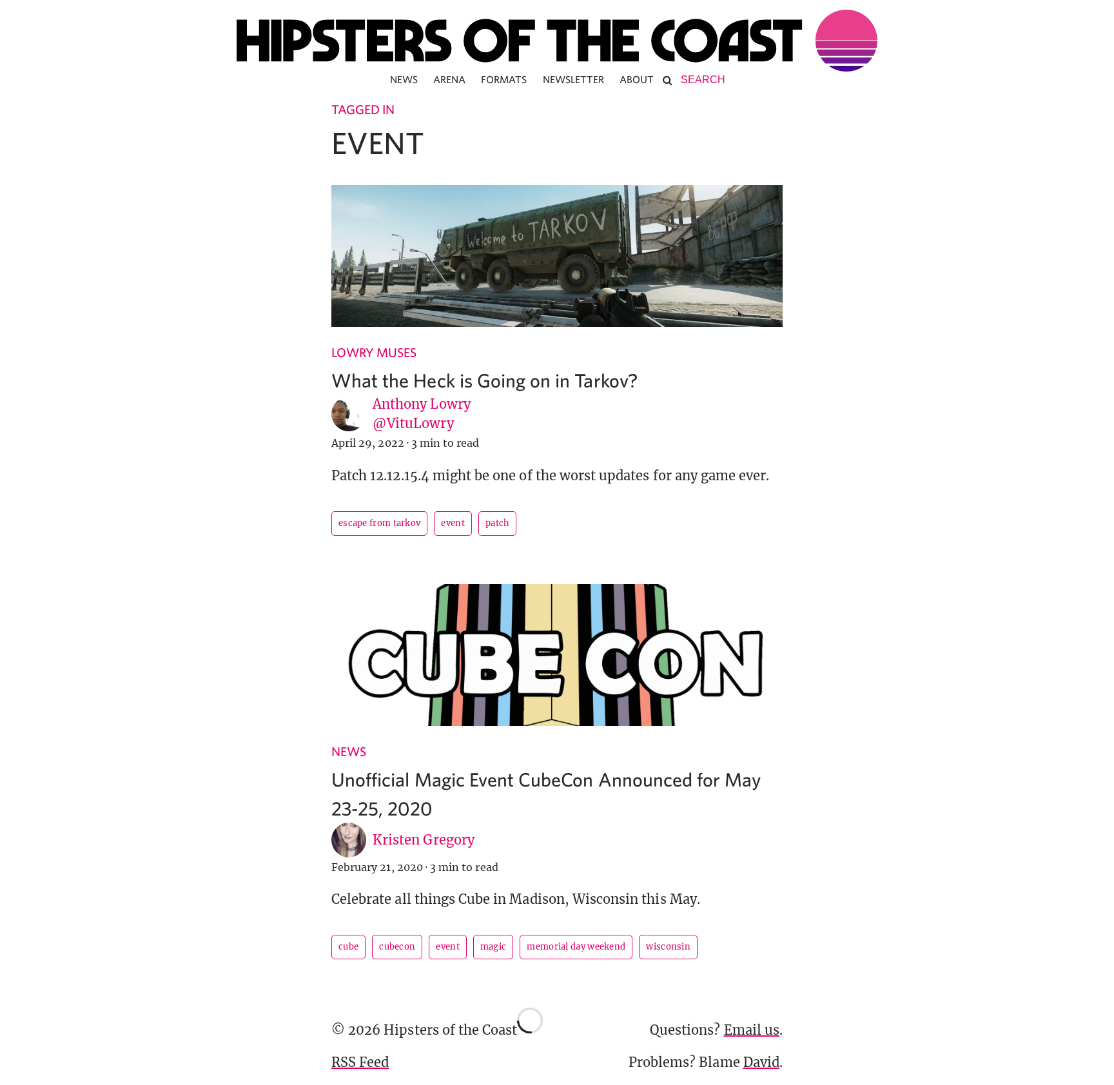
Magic (493, 946)
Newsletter (574, 79)
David (761, 1062)
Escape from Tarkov (379, 523)
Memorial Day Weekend (576, 946)
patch (497, 523)
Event (453, 523)
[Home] (557, 41)
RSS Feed (360, 1062)
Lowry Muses (374, 352)
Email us (751, 1030)
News (404, 79)
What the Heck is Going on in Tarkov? (484, 380)
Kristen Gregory (423, 840)
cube (348, 946)
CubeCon (397, 946)
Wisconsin (668, 946)
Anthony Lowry (422, 404)
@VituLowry (413, 423)
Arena (449, 79)
